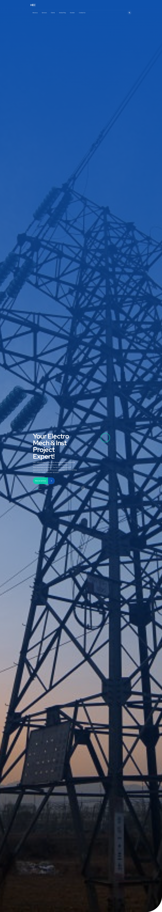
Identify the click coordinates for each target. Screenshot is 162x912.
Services (44, 13)
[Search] (129, 13)
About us (35, 13)
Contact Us (82, 13)
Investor (72, 13)
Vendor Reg (62, 13)
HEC (33, 5)
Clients (53, 13)
